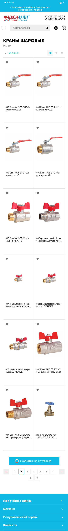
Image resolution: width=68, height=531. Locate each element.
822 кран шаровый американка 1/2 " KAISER (18, 370)
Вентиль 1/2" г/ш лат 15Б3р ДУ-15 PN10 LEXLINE (46, 436)
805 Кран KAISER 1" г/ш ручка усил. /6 (17, 174)
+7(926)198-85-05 (55, 19)
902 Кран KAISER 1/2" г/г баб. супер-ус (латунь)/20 (48, 370)
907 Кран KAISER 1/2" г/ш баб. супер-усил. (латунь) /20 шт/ (18, 436)
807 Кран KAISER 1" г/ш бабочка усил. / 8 (17, 239)
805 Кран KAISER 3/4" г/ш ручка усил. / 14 (18, 108)
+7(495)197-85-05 (55, 16)
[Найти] (47, 28)
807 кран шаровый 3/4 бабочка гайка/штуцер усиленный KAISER (18, 305)
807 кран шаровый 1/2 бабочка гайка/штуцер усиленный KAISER (48, 239)
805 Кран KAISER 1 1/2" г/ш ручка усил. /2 (48, 108)
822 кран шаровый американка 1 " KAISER (48, 305)
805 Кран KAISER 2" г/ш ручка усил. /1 (47, 174)
